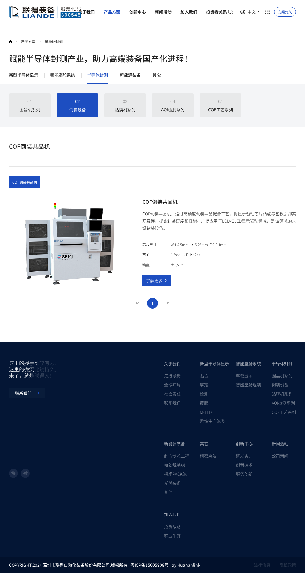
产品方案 (28, 41)
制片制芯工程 (176, 456)
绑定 (204, 385)
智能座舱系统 (62, 75)
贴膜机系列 (282, 394)
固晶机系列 (282, 375)
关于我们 (172, 364)
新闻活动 (280, 444)
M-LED (206, 412)
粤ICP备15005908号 (149, 565)
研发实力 (244, 456)
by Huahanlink (186, 565)
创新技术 (244, 465)
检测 (204, 394)
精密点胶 (208, 456)
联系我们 (172, 403)
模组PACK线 (175, 474)
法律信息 (262, 565)
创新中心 (244, 444)
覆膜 (204, 403)
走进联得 (172, 375)
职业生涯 (172, 536)
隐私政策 (287, 565)
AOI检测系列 (283, 403)
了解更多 (154, 281)
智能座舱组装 (248, 385)
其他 (168, 492)
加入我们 (172, 514)
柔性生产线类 (212, 421)
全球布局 (172, 385)
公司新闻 (280, 456)
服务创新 (244, 474)
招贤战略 (172, 527)
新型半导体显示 (23, 75)
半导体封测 (97, 75)
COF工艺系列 (284, 412)
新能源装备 (130, 75)
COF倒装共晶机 (24, 181)
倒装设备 (280, 385)
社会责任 (172, 394)
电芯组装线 (174, 465)
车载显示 (244, 375)
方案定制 (285, 11)
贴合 (204, 375)
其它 (156, 75)
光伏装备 (172, 483)
